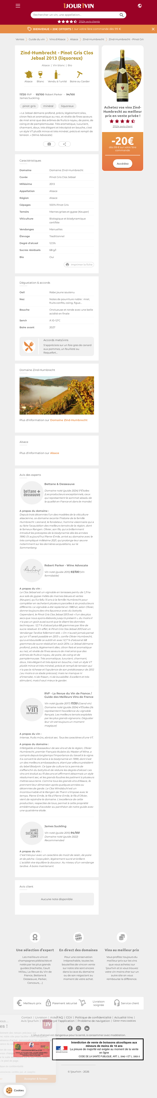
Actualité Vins (123, 1017)
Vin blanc (59, 65)
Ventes (20, 39)
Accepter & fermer (64, 1078)
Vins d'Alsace (57, 39)
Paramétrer (24, 1078)
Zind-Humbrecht (93, 39)
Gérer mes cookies (124, 1020)
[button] (14, 1090)
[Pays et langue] (140, 6)
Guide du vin (37, 39)
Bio (70, 65)
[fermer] (153, 29)
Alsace (74, 39)
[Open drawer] (17, 6)
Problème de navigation (94, 1021)
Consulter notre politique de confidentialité (30, 1066)
